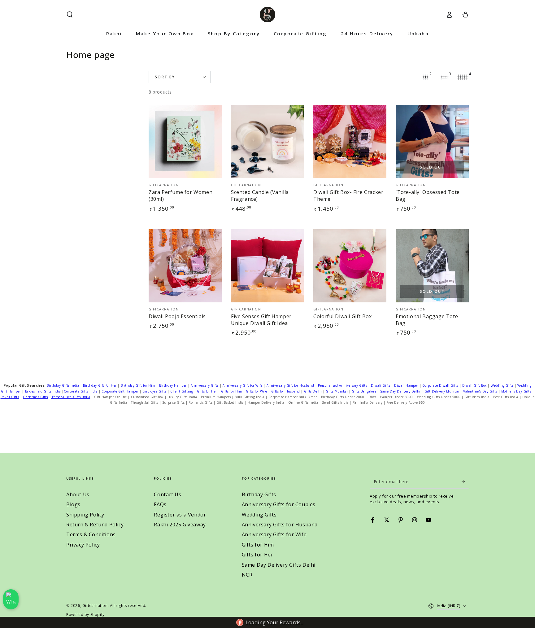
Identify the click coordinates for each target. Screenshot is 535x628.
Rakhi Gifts (10, 397)
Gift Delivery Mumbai (441, 391)
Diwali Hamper (406, 385)
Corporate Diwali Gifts (440, 385)
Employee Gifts (153, 391)
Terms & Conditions (91, 534)
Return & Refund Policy (95, 524)
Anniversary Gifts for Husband (280, 524)
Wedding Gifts (502, 385)
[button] (70, 14)
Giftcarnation (95, 605)
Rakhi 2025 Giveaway (180, 524)
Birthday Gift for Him (138, 385)
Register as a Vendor (180, 514)
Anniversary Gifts (205, 385)
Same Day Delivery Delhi (400, 391)
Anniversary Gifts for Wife (274, 534)
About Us (77, 494)
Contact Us (167, 494)
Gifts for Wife (256, 391)
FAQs (160, 504)
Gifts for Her (206, 391)
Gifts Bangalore (364, 391)
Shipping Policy (85, 514)
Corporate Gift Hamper (119, 391)
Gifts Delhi (313, 391)
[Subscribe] (465, 481)
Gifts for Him (231, 391)
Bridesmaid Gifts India (42, 391)
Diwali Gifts (380, 385)
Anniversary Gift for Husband (290, 385)
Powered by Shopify (85, 614)
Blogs (73, 504)
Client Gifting (181, 391)
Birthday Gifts (259, 494)
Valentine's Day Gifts (479, 391)
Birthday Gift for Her (100, 385)
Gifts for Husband (285, 391)
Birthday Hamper (173, 385)
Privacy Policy (83, 544)
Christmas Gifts (35, 397)
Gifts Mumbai (337, 391)
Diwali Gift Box (474, 385)
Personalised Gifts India (70, 397)
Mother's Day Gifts (515, 391)
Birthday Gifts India (63, 385)
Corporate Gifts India (81, 391)
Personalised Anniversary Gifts (342, 385)
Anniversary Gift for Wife (243, 385)
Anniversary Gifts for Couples (278, 504)
